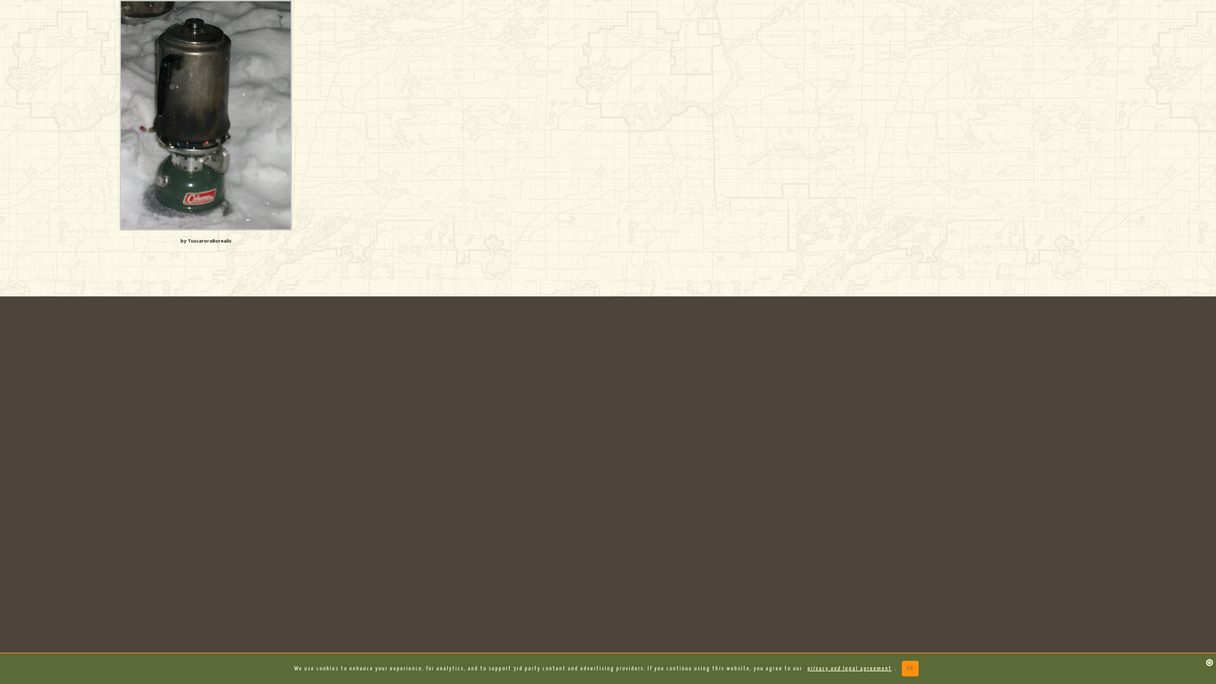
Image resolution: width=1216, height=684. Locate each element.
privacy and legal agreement (850, 669)
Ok (910, 669)
